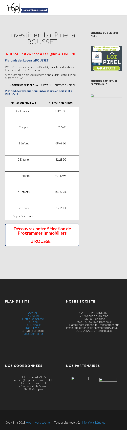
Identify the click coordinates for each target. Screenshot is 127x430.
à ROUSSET (42, 241)
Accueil (33, 313)
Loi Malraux (33, 324)
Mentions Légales (93, 422)
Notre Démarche (33, 319)
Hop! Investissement (39, 422)
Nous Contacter (33, 333)
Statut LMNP (33, 327)
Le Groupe (33, 316)
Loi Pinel (33, 321)
